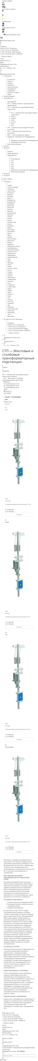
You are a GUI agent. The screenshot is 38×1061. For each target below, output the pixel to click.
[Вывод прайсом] (6, 389)
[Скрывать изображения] (3, 26)
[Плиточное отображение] (4, 389)
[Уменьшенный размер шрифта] (3, 3)
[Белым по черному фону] (2, 13)
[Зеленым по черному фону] (2, 20)
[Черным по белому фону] (2, 11)
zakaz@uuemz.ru (5, 60)
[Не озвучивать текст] (3, 32)
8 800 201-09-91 (10, 1013)
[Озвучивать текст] (3, 30)
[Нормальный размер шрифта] (3, 5)
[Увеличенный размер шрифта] (3, 7)
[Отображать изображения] (3, 23)
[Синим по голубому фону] (2, 15)
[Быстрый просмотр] (6, 408)
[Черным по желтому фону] (2, 17)
